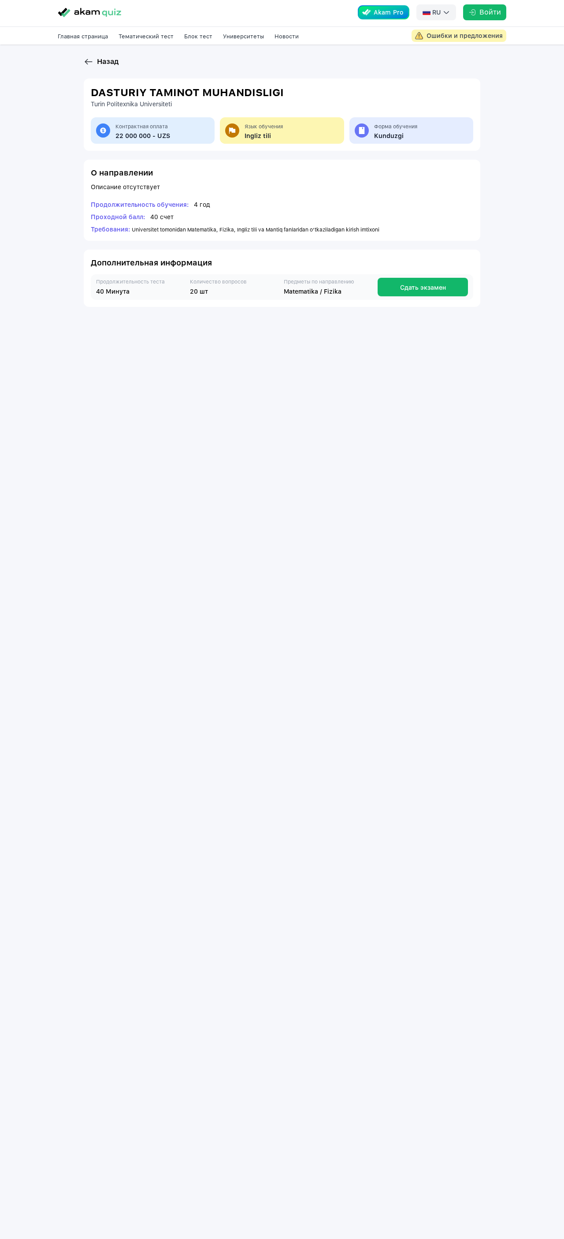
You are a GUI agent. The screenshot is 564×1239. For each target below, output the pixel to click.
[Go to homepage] (89, 12)
